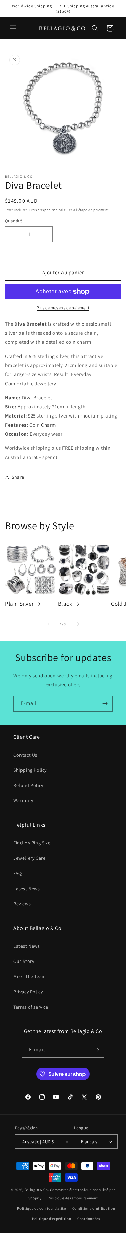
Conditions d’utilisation (93, 1208)
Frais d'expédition (43, 210)
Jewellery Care (29, 858)
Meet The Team (29, 976)
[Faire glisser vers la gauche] (48, 624)
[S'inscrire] (104, 704)
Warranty (23, 800)
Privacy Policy (28, 992)
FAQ (17, 873)
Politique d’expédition (51, 1218)
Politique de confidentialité (41, 1208)
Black (65, 603)
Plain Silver (19, 603)
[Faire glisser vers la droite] (78, 624)
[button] (13, 28)
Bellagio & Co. (37, 1189)
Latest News (26, 888)
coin (71, 342)
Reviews (22, 904)
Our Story (23, 961)
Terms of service (30, 1007)
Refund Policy (28, 785)
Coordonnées (88, 1218)
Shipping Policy (30, 770)
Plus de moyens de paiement (63, 307)
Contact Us (25, 755)
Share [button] (18, 477)
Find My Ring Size (31, 843)
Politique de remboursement (73, 1198)
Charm (48, 425)
